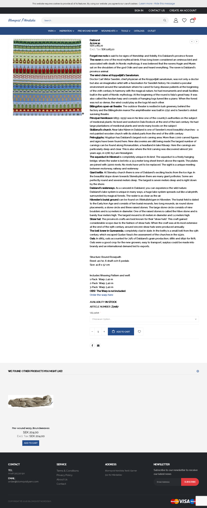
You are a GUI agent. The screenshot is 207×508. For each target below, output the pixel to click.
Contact (61, 483)
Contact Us (157, 10)
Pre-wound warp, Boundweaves (30, 428)
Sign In (139, 10)
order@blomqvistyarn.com (23, 481)
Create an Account (182, 10)
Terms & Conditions (68, 470)
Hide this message (164, 3)
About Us (62, 479)
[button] (83, 114)
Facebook (92, 345)
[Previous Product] (192, 41)
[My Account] (176, 20)
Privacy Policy (64, 475)
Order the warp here (101, 294)
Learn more (145, 3)
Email (98, 345)
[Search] (165, 20)
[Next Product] (196, 41)
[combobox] (105, 20)
